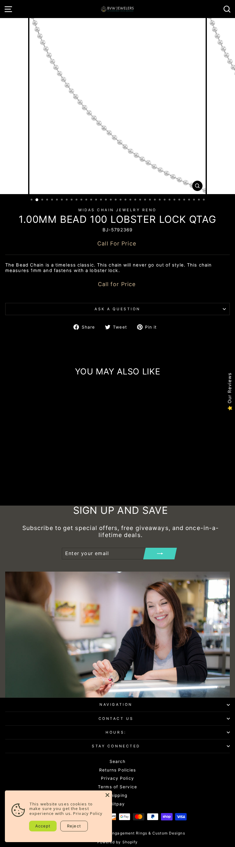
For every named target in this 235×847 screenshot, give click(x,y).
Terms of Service (117, 786)
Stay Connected (116, 746)
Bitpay (117, 803)
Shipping (117, 795)
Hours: (116, 732)
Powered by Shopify (117, 842)
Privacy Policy (117, 778)
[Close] (107, 795)
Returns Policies (117, 770)
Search (118, 761)
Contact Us (116, 718)
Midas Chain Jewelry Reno (117, 210)
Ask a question (117, 309)
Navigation (115, 704)
